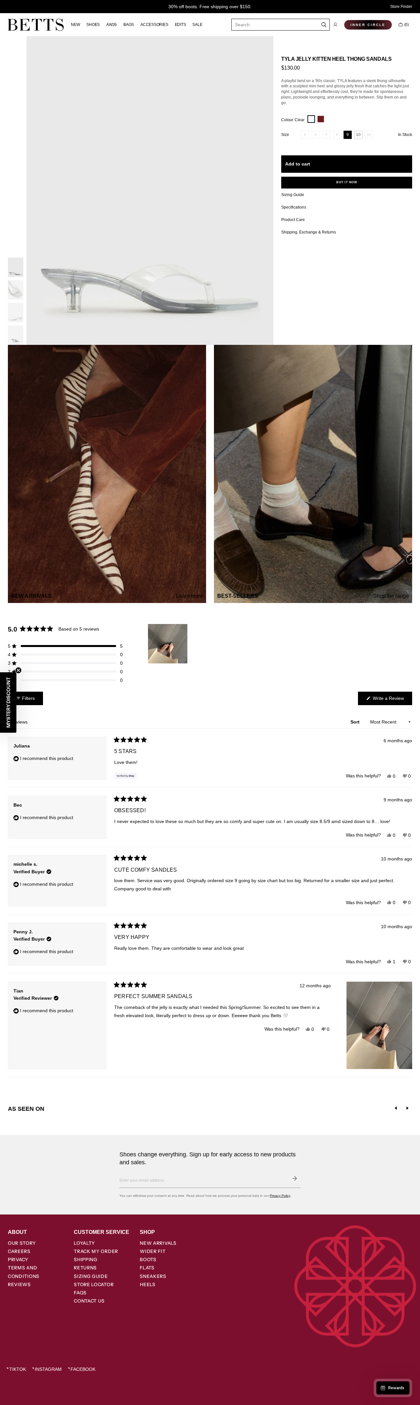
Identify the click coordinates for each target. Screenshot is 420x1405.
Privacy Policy (280, 1195)
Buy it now (346, 182)
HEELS (148, 1284)
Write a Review (391, 700)
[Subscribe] (295, 1178)
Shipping (85, 1259)
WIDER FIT (152, 1251)
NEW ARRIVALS (158, 1243)
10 (359, 135)
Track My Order (96, 1251)
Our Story (22, 1243)
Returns (85, 1268)
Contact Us (89, 1301)
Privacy (18, 1259)
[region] (168, 643)
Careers (19, 1251)
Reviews (19, 1284)
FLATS (147, 1268)
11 (370, 135)
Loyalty (84, 1243)
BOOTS (148, 1259)
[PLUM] (320, 119)
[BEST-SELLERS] (313, 474)
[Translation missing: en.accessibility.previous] (395, 1108)
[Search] (324, 25)
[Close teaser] (18, 670)
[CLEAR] (311, 119)
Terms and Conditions (23, 1272)
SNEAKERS (153, 1276)
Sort (355, 722)
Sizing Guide (91, 1276)
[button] (335, 24)
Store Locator (94, 1284)
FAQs (80, 1293)
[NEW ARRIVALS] (107, 474)
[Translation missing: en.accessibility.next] (407, 1108)
